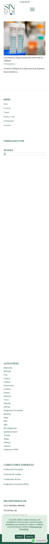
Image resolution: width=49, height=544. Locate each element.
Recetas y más (9, 117)
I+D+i (6, 399)
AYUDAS (7, 371)
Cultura (7, 378)
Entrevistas (9, 385)
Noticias (7, 403)
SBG (5, 421)
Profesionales (9, 121)
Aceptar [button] (19, 537)
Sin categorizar (10, 428)
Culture (7, 382)
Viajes (6, 439)
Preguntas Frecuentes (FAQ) (16, 484)
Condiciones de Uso (12, 479)
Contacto (7, 125)
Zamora (7, 442)
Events (7, 392)
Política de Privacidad (13, 469)
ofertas (7, 407)
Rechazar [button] (29, 537)
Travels (7, 435)
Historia (7, 396)
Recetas (7, 414)
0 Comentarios (9, 64)
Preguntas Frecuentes (13, 410)
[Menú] (31, 9)
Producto (7, 108)
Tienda (6, 112)
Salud (6, 417)
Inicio (6, 104)
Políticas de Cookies (12, 474)
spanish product (10, 431)
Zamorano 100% (11, 449)
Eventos (7, 389)
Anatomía (8, 367)
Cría (5, 375)
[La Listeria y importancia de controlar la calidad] (24, 38)
